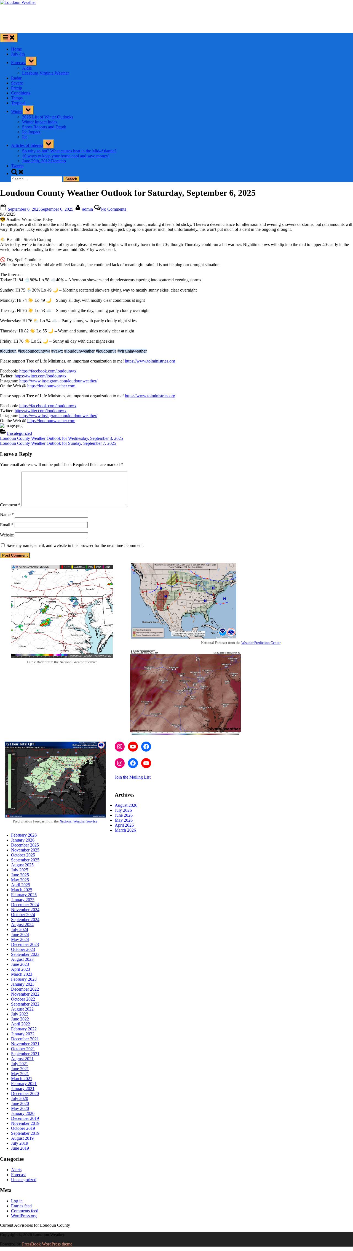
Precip (16, 88)
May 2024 (20, 939)
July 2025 (19, 869)
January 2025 (22, 899)
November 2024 (25, 909)
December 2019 (25, 1118)
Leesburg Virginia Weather (45, 73)
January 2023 (22, 984)
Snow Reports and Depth (44, 127)
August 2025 (22, 865)
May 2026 (124, 820)
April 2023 (20, 969)
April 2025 (20, 884)
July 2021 (19, 1063)
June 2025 (20, 874)
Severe (17, 83)
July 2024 (19, 929)
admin (88, 209)
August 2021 (22, 1058)
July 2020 (19, 1098)
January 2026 (22, 840)
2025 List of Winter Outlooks (47, 117)
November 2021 (25, 1043)
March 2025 (21, 889)
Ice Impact (31, 131)
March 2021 (21, 1078)
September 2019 (25, 1133)
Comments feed (24, 1210)
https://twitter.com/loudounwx (40, 376)
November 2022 (25, 994)
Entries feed (21, 1206)
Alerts (16, 1169)
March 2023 (21, 974)
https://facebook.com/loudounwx (47, 371)
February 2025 (24, 894)
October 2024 (23, 914)
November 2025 (25, 850)
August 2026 (126, 805)
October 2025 (23, 855)
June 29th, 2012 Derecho (44, 160)
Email (7, 524)
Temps (17, 98)
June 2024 (20, 934)
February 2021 (24, 1083)
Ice (24, 136)
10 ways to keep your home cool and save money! (65, 156)
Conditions (20, 93)
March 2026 (125, 830)
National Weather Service (78, 821)
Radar (16, 78)
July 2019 (19, 1143)
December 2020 (25, 1093)
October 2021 (23, 1048)
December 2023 (25, 944)
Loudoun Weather (17, 11)
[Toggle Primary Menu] (9, 37)
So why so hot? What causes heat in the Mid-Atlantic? (69, 151)
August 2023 (22, 959)
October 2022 (23, 999)
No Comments (113, 209)
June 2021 (20, 1068)
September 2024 (25, 919)
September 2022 (25, 1004)
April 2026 (124, 825)
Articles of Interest (27, 145)
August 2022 (22, 1009)
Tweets (17, 165)
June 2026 (124, 815)
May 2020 (20, 1108)
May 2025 (20, 879)
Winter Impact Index (40, 122)
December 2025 (25, 845)
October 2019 (23, 1128)
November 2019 (25, 1123)
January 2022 (22, 1034)
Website (7, 535)
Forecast (18, 62)
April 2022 (20, 1024)
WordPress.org (24, 1215)
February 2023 (24, 979)
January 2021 (22, 1088)
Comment (10, 504)
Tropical (18, 102)
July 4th (18, 54)
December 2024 (25, 904)
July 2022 (19, 1014)
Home (16, 49)
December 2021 (25, 1038)
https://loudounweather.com (51, 386)
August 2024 (22, 924)
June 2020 (20, 1103)
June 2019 (20, 1148)
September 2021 (25, 1053)
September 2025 (25, 860)
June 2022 (20, 1019)
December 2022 (25, 989)
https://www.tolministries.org (150, 361)
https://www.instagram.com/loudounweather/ (58, 381)
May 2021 (20, 1073)
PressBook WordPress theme (47, 1244)
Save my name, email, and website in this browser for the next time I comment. (75, 545)
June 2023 (20, 964)
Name (7, 514)
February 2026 (24, 835)
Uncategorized (19, 433)
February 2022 (24, 1029)
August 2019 (22, 1138)
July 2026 (123, 810)
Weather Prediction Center (260, 643)
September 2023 (25, 954)
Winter (17, 111)
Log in (17, 1201)
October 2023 (23, 949)
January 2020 (22, 1113)
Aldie (27, 68)
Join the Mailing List (133, 777)
